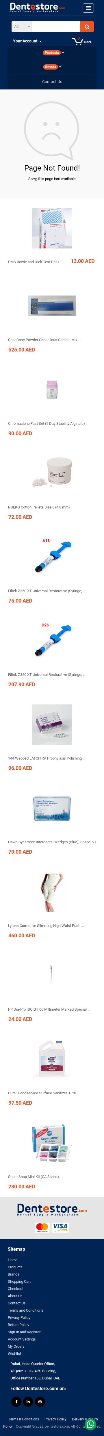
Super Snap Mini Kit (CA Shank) (33, 1177)
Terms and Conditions (25, 1310)
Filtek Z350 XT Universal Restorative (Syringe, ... (47, 591)
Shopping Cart (19, 1281)
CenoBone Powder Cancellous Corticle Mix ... (44, 340)
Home (13, 1260)
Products (15, 1267)
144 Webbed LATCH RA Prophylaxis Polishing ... (46, 758)
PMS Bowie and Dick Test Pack (34, 262)
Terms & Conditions (24, 1419)
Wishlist (14, 1353)
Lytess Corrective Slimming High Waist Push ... (46, 925)
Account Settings (22, 1339)
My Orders (16, 1346)
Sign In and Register (24, 1332)
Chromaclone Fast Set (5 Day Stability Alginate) (46, 423)
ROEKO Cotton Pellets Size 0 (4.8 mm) (39, 507)
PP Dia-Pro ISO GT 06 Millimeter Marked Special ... (49, 1009)
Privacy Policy (19, 1317)
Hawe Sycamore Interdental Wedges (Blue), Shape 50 (52, 842)
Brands (13, 1274)
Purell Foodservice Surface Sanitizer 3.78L (42, 1093)
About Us (15, 1296)
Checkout (15, 1289)
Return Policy (18, 1325)
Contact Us (17, 1303)
